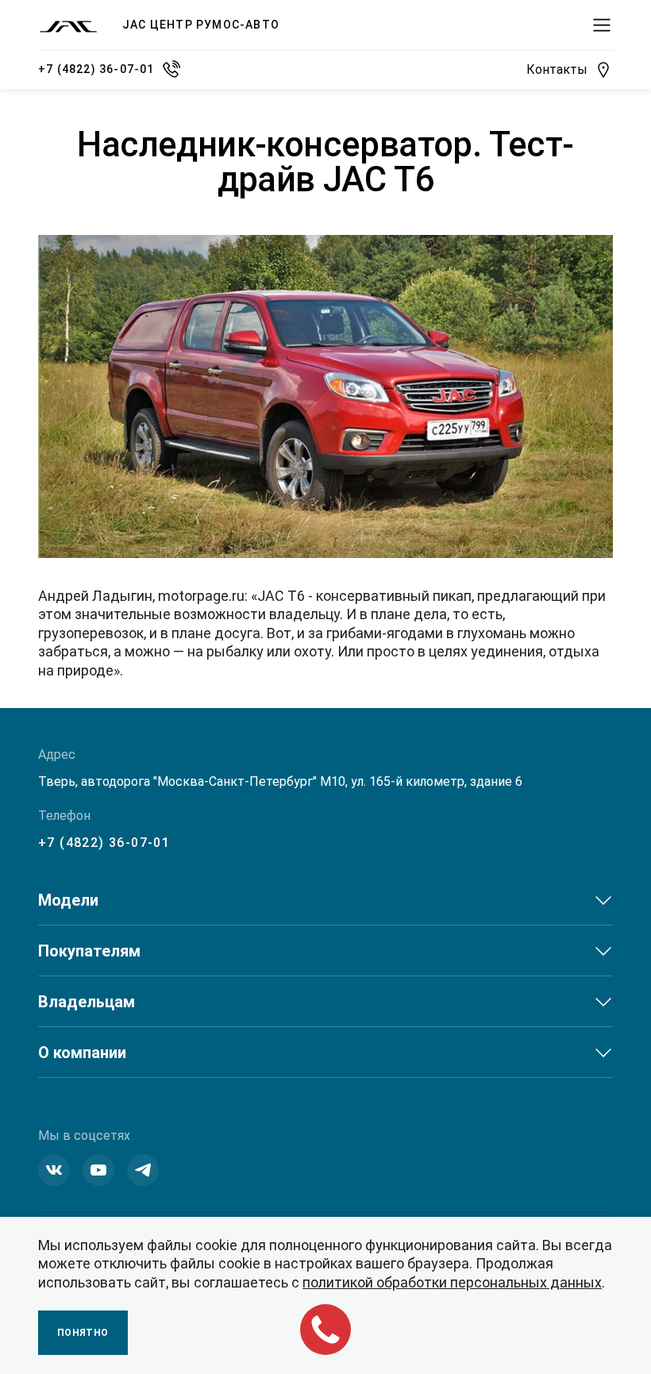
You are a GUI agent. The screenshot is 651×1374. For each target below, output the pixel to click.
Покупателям (89, 950)
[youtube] (98, 1170)
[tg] (143, 1170)
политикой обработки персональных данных (452, 1282)
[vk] (54, 1170)
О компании (82, 1052)
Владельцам (86, 1001)
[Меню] (602, 25)
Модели (68, 900)
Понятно (83, 1332)
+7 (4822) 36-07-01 (104, 842)
